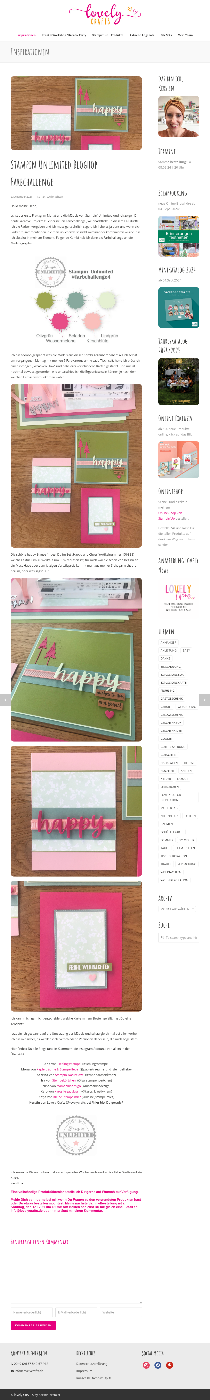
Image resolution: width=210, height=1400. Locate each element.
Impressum (84, 1371)
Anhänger (168, 642)
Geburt (166, 707)
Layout (182, 779)
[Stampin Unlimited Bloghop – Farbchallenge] (76, 113)
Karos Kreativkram (68, 1091)
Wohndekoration (174, 880)
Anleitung (169, 650)
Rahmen (167, 824)
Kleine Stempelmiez (67, 1097)
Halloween (169, 763)
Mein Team (185, 35)
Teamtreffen (185, 848)
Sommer (167, 840)
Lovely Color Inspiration (171, 797)
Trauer (166, 864)
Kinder (166, 779)
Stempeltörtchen (64, 1080)
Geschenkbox (171, 723)
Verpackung (187, 864)
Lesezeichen (170, 787)
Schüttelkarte (172, 832)
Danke (165, 658)
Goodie (166, 739)
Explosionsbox (172, 674)
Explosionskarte (174, 682)
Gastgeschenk (172, 698)
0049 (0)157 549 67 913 (31, 1364)
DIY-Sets (166, 35)
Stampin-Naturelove (69, 1075)
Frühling (168, 690)
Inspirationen (26, 35)
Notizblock (169, 816)
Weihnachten (55, 196)
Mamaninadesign (69, 1086)
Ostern (190, 816)
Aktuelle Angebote (142, 35)
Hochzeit (168, 771)
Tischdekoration (174, 856)
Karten (41, 196)
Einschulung (171, 666)
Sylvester (186, 840)
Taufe (165, 848)
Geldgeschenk (172, 715)
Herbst (189, 763)
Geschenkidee (171, 731)
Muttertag (169, 808)
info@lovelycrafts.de (28, 1371)
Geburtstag (187, 707)
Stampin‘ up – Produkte (107, 35)
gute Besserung (173, 747)
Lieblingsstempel (69, 1064)
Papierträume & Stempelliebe (57, 1069)
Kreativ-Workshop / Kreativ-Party (64, 35)
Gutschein (169, 755)
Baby (186, 650)
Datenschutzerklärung (91, 1364)
